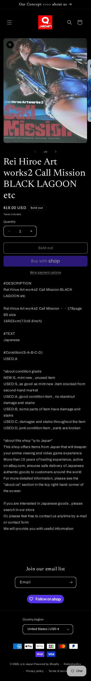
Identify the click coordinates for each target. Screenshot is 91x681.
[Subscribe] (71, 582)
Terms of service (59, 671)
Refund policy (72, 664)
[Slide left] (35, 152)
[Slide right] (56, 152)
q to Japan (26, 664)
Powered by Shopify (46, 664)
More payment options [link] (45, 272)
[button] (9, 22)
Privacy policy (35, 671)
